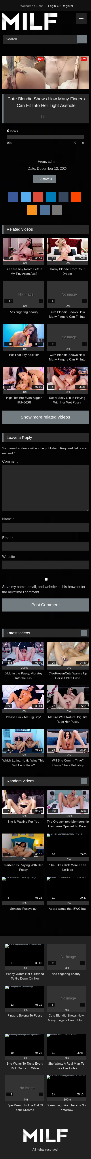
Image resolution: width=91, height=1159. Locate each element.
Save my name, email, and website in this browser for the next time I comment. (43, 589)
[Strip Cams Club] (37, 22)
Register (67, 6)
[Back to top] (77, 1145)
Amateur (46, 179)
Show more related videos (45, 417)
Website (8, 557)
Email (7, 538)
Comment (9, 461)
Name (8, 519)
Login (52, 6)
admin (52, 161)
